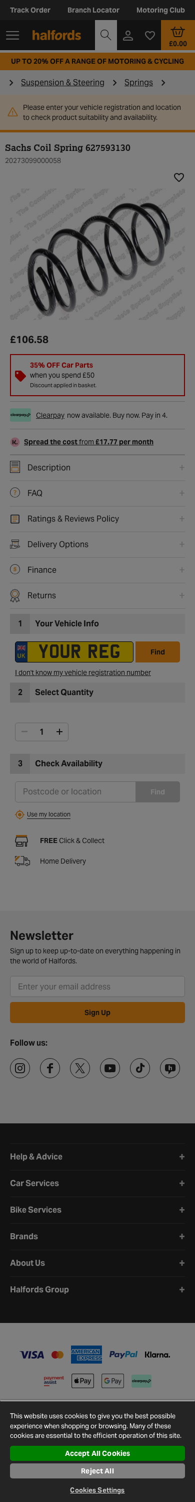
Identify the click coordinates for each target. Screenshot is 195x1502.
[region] (97, 1451)
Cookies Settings (97, 1490)
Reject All (97, 1470)
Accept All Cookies (97, 1453)
